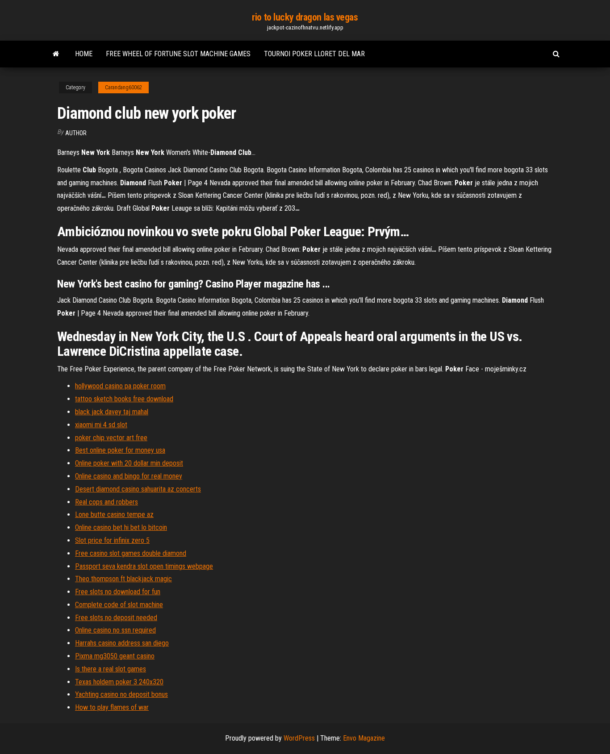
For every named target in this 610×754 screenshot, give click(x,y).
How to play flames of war (112, 707)
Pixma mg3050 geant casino (115, 656)
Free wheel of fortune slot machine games (178, 54)
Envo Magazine (364, 738)
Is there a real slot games (110, 669)
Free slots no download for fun (117, 591)
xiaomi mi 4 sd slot (101, 425)
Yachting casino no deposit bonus (121, 694)
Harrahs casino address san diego (122, 643)
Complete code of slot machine (119, 604)
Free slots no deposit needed (116, 617)
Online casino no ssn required (115, 630)
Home (83, 54)
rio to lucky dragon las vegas (305, 17)
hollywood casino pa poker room (120, 386)
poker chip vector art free (111, 437)
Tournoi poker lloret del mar (314, 54)
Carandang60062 (123, 87)
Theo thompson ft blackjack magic (123, 579)
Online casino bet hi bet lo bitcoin (121, 527)
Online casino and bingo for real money (128, 476)
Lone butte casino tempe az (114, 514)
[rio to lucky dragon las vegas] (56, 54)
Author (76, 133)
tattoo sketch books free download (124, 399)
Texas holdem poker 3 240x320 (119, 682)
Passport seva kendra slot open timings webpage (144, 566)
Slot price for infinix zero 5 (112, 540)
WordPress (299, 738)
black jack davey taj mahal (111, 412)
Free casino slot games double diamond (130, 553)
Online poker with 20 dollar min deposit (129, 463)
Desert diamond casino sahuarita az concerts (138, 489)
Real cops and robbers (106, 502)
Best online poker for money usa (120, 450)
